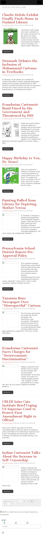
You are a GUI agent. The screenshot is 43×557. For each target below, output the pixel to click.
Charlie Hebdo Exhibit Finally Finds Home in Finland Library (20, 18)
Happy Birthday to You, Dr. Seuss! (21, 160)
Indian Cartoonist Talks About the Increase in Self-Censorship (21, 456)
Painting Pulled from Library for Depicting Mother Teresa (19, 204)
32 (5, 504)
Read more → (8, 51)
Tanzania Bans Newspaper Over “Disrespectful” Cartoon (21, 302)
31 (35, 501)
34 (12, 504)
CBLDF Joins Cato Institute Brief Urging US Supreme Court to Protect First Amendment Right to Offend (19, 411)
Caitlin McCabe (8, 25)
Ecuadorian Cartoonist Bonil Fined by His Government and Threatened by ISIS (20, 110)
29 (28, 501)
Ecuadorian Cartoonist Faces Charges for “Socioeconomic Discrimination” (20, 353)
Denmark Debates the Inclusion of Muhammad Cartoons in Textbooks (19, 66)
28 (24, 501)
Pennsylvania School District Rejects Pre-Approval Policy (18, 252)
